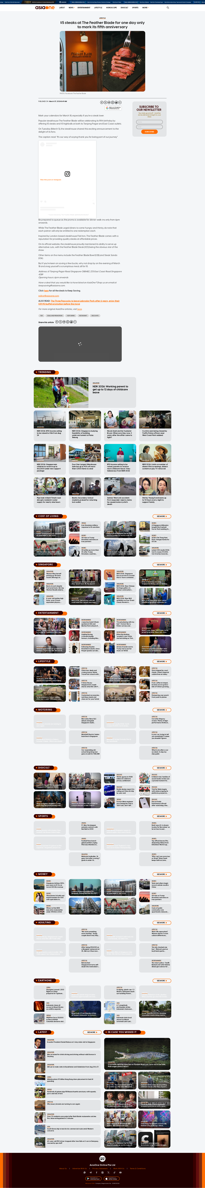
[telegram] (109, 102)
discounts (95, 315)
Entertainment (84, 8)
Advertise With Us (79, 1169)
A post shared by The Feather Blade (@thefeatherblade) (68, 215)
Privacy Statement (100, 1169)
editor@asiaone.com (48, 296)
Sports (135, 8)
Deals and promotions (54, 315)
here (46, 290)
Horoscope (111, 8)
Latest (62, 8)
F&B (41, 315)
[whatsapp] (112, 102)
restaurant (83, 315)
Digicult (124, 8)
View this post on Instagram (50, 180)
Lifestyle (98, 8)
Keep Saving (71, 315)
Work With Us (118, 1169)
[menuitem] (62, 8)
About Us (63, 1169)
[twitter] (105, 102)
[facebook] (102, 102)
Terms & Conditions (138, 1169)
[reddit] (116, 102)
